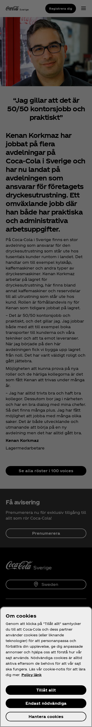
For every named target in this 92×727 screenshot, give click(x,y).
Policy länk (31, 675)
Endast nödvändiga (46, 703)
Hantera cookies (46, 716)
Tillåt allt (46, 690)
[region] (46, 667)
